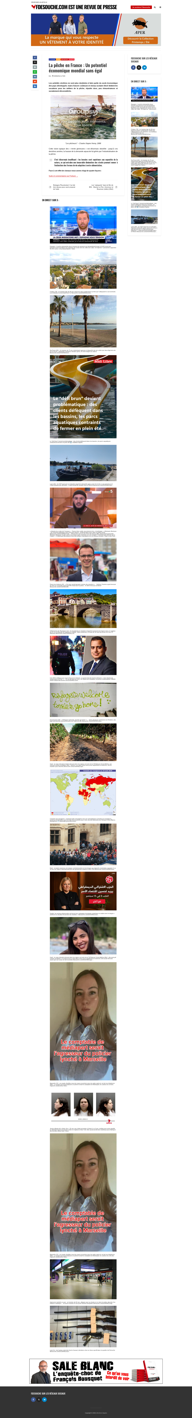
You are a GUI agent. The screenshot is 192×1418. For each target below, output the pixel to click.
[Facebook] (133, 67)
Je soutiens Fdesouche (141, 7)
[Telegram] (144, 67)
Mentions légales (102, 1413)
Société (71, 59)
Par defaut (64, 59)
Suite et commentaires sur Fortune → (63, 176)
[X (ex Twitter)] (139, 67)
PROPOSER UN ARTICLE (39, 2)
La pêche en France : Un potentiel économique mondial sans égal (78, 67)
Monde (58, 59)
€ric (50, 76)
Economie (52, 59)
